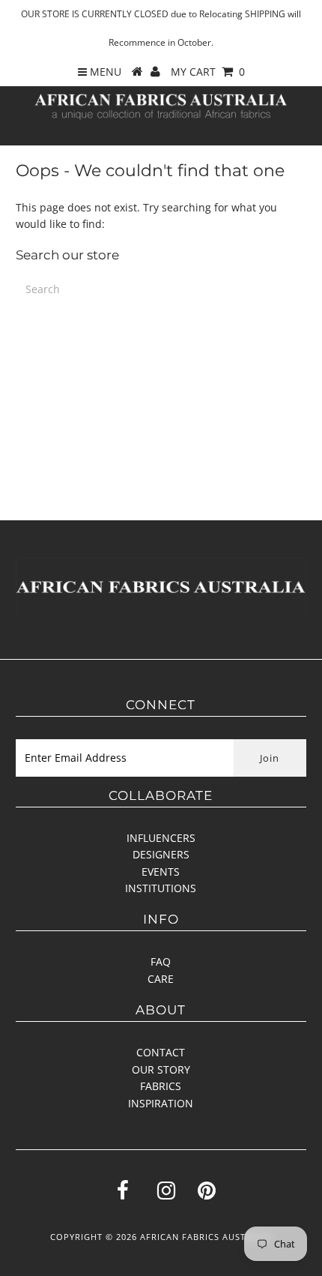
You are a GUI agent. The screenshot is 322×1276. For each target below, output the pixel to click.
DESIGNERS (161, 854)
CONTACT (160, 1052)
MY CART (208, 71)
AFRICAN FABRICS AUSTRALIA (206, 1236)
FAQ (161, 961)
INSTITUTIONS (160, 888)
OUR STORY (161, 1069)
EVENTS (161, 871)
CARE (161, 979)
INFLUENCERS (161, 838)
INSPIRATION (160, 1103)
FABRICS (160, 1086)
